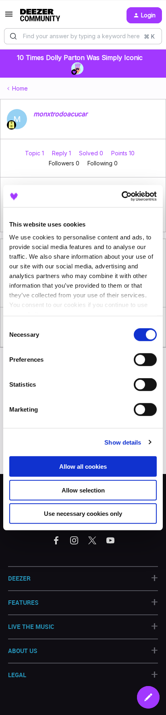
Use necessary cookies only (83, 513)
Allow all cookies (83, 466)
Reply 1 (62, 153)
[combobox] (83, 36)
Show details (122, 442)
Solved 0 (92, 153)
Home (20, 88)
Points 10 (123, 153)
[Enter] (13, 36)
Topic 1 (35, 153)
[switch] (145, 359)
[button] (9, 16)
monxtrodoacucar (60, 114)
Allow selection (83, 489)
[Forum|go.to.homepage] (40, 15)
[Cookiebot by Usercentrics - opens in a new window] (121, 196)
